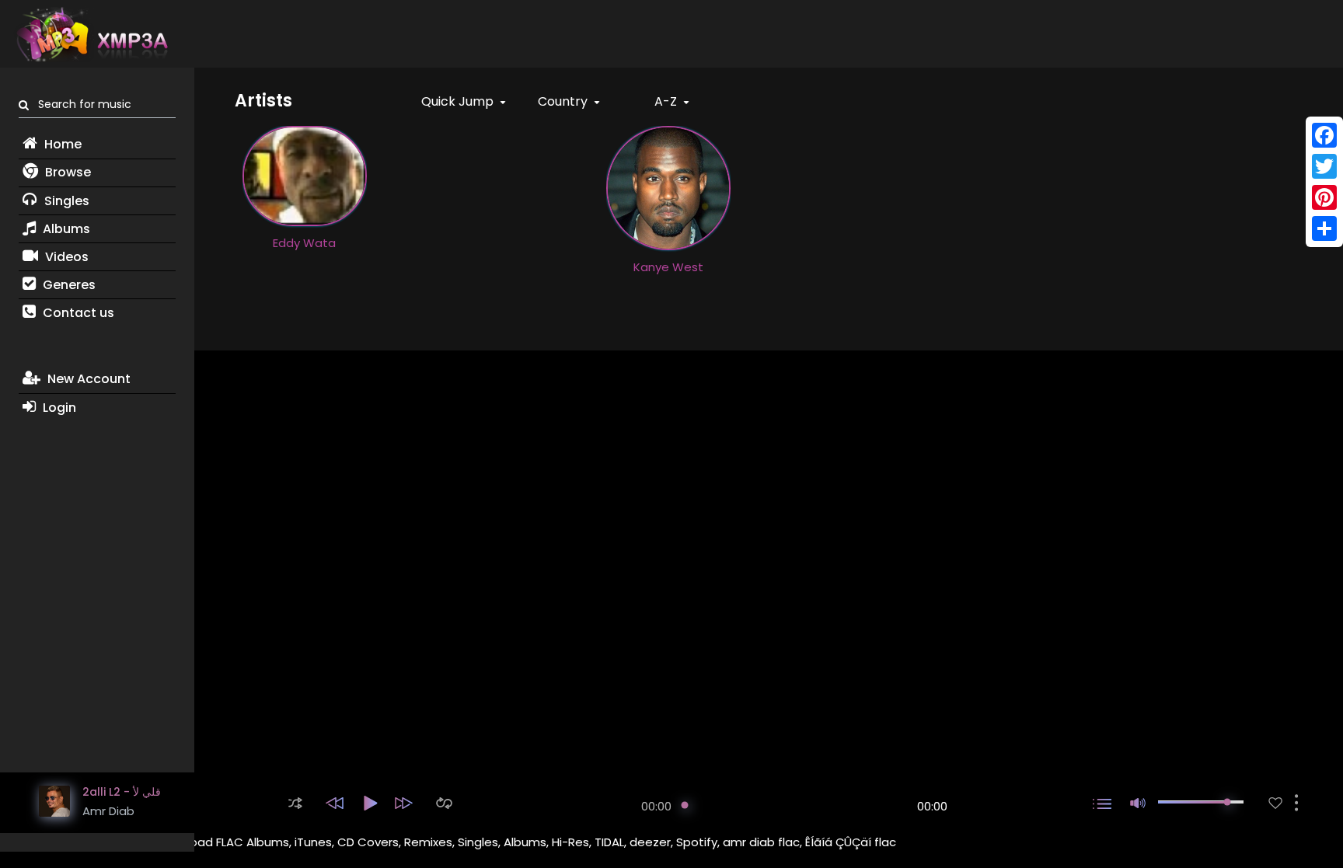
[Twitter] (1324, 166)
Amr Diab (108, 811)
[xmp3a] (91, 34)
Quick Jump (459, 101)
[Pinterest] (1324, 197)
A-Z (667, 101)
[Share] (1324, 228)
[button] (295, 803)
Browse (66, 172)
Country (564, 101)
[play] (1275, 803)
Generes (68, 285)
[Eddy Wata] (304, 174)
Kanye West (668, 267)
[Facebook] (1324, 135)
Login (58, 408)
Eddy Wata (304, 243)
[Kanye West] (668, 187)
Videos (65, 257)
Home (61, 144)
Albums (65, 229)
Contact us (77, 313)
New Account (87, 379)
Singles (65, 201)
